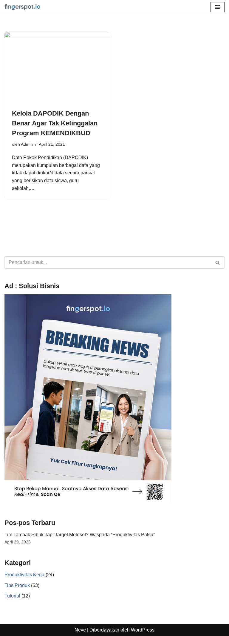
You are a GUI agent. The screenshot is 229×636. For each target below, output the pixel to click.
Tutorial (12, 595)
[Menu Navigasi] (218, 7)
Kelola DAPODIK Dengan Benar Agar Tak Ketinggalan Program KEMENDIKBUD (55, 123)
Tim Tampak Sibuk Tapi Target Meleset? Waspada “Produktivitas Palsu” (79, 534)
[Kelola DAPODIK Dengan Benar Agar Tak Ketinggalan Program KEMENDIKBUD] (57, 67)
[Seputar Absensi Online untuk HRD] (22, 7)
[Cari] (218, 262)
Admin (27, 144)
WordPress (142, 629)
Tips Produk (17, 585)
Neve (80, 629)
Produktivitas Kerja (24, 574)
